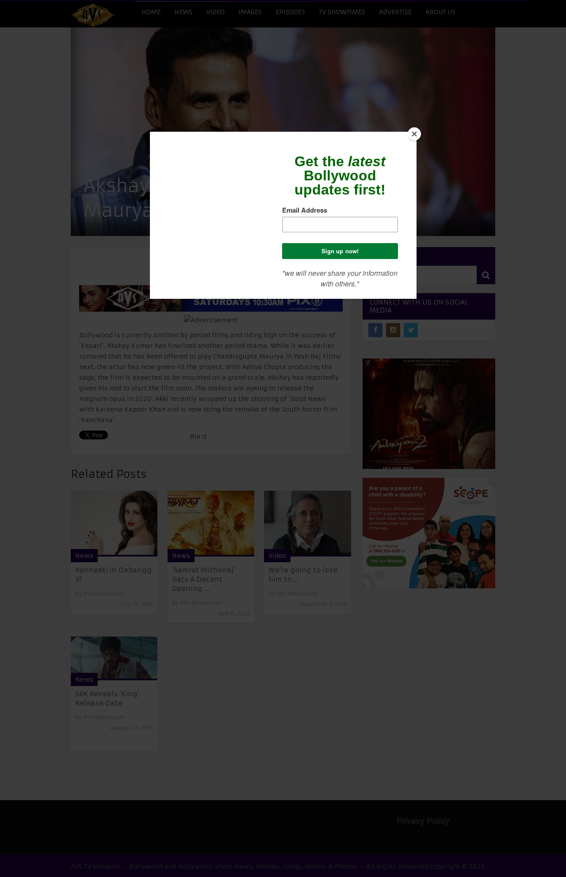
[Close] (414, 134)
